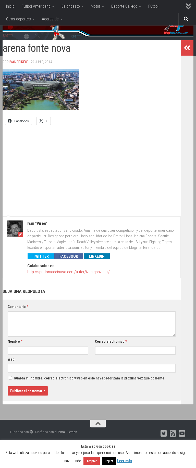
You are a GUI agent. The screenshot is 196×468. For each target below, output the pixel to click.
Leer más (124, 461)
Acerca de (50, 19)
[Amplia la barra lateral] (187, 48)
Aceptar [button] (92, 461)
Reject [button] (109, 461)
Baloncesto (71, 6)
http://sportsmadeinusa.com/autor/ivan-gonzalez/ (68, 271)
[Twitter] (163, 433)
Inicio (10, 6)
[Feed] (173, 433)
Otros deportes (18, 19)
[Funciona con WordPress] (31, 432)
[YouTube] (182, 433)
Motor (95, 6)
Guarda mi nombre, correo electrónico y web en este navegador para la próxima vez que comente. (89, 378)
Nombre (15, 341)
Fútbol (153, 6)
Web (11, 359)
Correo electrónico (111, 341)
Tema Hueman (67, 432)
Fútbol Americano (36, 6)
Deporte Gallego (124, 6)
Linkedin (97, 256)
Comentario (18, 307)
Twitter (41, 256)
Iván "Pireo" (18, 62)
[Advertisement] (92, 168)
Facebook (68, 256)
